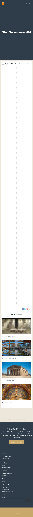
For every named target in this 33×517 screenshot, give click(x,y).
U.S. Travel (4, 460)
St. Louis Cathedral (7, 402)
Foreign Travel (5, 462)
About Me (4, 479)
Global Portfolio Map (7, 473)
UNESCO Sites (5, 458)
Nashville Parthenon (8, 380)
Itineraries (4, 463)
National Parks (16, 442)
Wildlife (3, 465)
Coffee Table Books (6, 467)
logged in (11, 419)
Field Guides (5, 477)
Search (3, 497)
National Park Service (7, 456)
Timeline (4, 475)
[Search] (28, 500)
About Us (16, 513)
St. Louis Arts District (8, 337)
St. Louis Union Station (9, 358)
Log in (3, 481)
